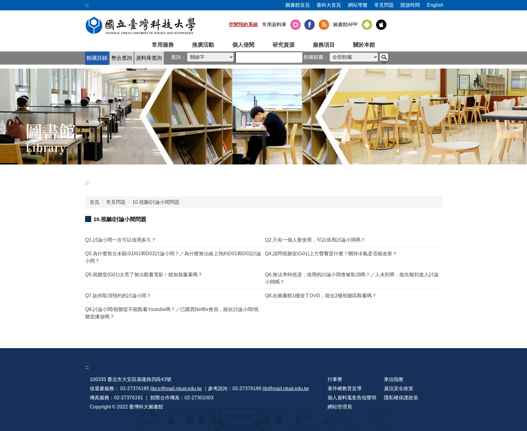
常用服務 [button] (163, 45)
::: (87, 182)
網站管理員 (340, 406)
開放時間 (410, 5)
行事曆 (335, 379)
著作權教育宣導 (345, 388)
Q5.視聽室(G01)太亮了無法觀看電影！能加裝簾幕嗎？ (144, 274)
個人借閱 (243, 45)
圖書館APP (345, 24)
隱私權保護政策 (401, 397)
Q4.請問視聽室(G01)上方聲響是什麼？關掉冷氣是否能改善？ (331, 253)
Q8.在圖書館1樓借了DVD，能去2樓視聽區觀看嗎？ (321, 295)
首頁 (94, 202)
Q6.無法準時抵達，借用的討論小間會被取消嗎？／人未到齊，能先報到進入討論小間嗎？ (352, 278)
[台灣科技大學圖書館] (140, 25)
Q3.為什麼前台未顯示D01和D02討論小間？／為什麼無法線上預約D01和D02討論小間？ (173, 257)
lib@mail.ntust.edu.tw (286, 388)
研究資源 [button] (284, 45)
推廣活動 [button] (203, 45)
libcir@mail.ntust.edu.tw (176, 388)
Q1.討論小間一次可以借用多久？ (120, 239)
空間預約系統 (243, 24)
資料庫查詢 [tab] (149, 58)
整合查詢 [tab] (121, 58)
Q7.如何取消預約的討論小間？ (118, 295)
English (435, 5)
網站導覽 (357, 5)
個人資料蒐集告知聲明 (352, 397)
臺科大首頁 (329, 5)
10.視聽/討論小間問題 (155, 202)
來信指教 (393, 379)
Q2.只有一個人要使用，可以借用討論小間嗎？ (315, 239)
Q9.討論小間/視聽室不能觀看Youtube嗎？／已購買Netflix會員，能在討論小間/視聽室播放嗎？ (172, 313)
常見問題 (384, 5)
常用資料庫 (274, 24)
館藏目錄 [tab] (97, 58)
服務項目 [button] (324, 45)
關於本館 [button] (364, 45)
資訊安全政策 (398, 388)
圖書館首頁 (297, 5)
